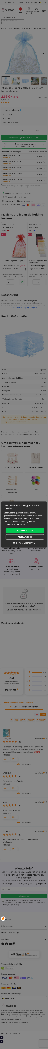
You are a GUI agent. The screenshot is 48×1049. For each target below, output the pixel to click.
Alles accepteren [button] (25, 530)
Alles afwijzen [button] (25, 537)
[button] (24, 542)
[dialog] (24, 525)
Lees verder (21, 524)
